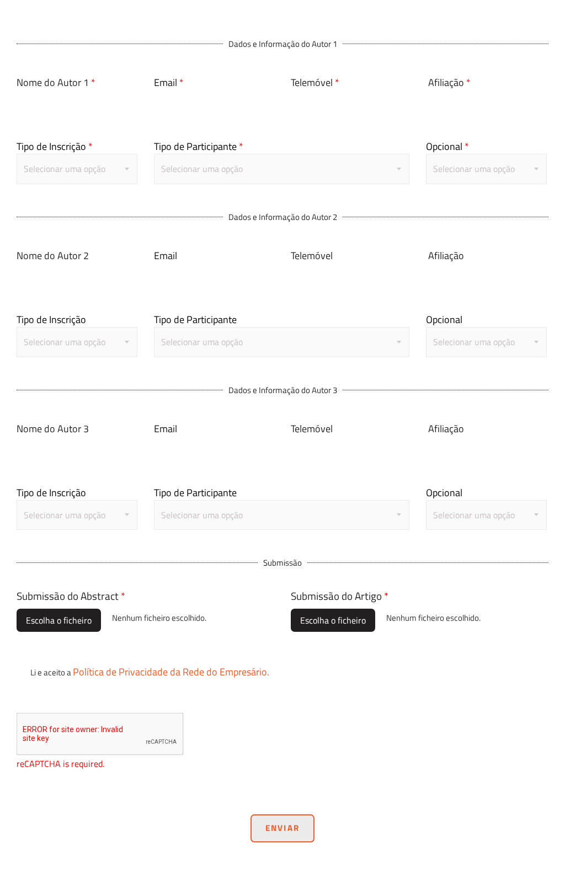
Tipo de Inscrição (55, 146)
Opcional (447, 146)
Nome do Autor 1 (56, 82)
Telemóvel (315, 82)
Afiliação (449, 82)
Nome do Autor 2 (53, 255)
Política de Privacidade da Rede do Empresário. (171, 671)
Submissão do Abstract (71, 596)
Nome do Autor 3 (53, 428)
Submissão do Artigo (339, 596)
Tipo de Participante (198, 146)
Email (169, 82)
